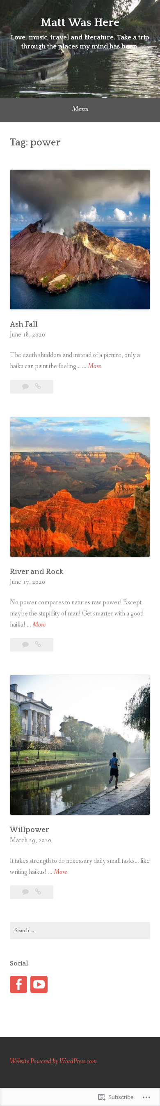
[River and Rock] (37, 645)
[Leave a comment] (26, 892)
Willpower (29, 830)
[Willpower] (37, 892)
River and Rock (36, 572)
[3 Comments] (26, 386)
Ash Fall (24, 324)
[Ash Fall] (37, 386)
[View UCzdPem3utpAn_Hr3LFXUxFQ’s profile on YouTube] (39, 984)
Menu (80, 109)
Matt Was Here (80, 22)
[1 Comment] (26, 645)
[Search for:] (80, 930)
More (94, 367)
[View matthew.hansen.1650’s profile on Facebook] (18, 984)
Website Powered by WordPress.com (53, 1061)
